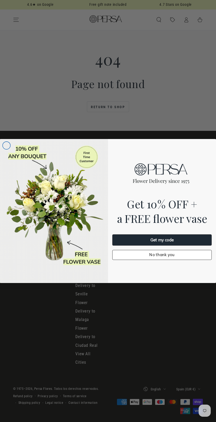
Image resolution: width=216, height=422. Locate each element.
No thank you (161, 254)
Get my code (162, 239)
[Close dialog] (7, 146)
